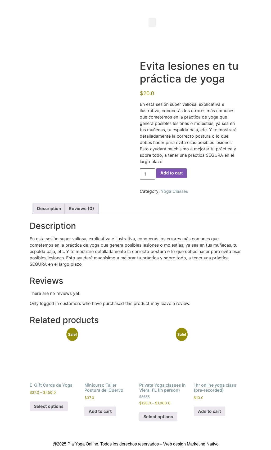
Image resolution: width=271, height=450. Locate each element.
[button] (152, 22)
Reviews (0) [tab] (81, 208)
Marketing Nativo (203, 444)
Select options (49, 406)
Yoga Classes (174, 191)
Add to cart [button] (100, 411)
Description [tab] (49, 208)
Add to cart (171, 173)
